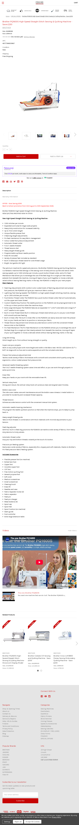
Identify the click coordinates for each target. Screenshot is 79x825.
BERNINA (5, 760)
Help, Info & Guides (9, 721)
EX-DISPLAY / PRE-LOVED (50, 731)
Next (75, 134)
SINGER (5, 757)
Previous (4, 134)
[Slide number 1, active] (38, 670)
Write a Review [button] (29, 37)
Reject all (18, 822)
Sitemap (5, 736)
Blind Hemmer (46, 719)
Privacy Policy (7, 729)
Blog (4, 734)
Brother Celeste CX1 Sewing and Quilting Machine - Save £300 (39, 658)
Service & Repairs (9, 719)
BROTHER (5, 750)
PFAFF (4, 762)
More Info (70, 168)
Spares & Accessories (49, 724)
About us (5, 711)
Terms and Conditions (10, 726)
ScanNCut (44, 714)
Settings (7, 822)
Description (6, 190)
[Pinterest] (22, 181)
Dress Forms (45, 734)
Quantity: (5, 146)
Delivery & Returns (9, 716)
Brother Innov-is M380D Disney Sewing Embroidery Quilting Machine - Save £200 (64, 659)
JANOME (5, 752)
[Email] (7, 181)
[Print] (11, 181)
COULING (5, 755)
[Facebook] (3, 181)
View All (5, 775)
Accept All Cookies (33, 822)
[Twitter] (15, 181)
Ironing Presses (46, 721)
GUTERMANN (7, 772)
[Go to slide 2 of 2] (77, 643)
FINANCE (44, 736)
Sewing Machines (47, 709)
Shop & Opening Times (11, 709)
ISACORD (5, 765)
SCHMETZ (6, 770)
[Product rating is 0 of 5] (6, 37)
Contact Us (6, 714)
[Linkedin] (18, 181)
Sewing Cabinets (47, 729)
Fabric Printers (46, 716)
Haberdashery (46, 726)
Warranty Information (10, 197)
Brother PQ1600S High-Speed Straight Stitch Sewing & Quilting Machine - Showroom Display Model (13, 659)
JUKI (4, 767)
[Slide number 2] (41, 670)
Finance (5, 724)
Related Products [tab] (8, 615)
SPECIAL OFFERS (47, 739)
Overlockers (45, 711)
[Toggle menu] (3, 3)
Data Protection (8, 731)
